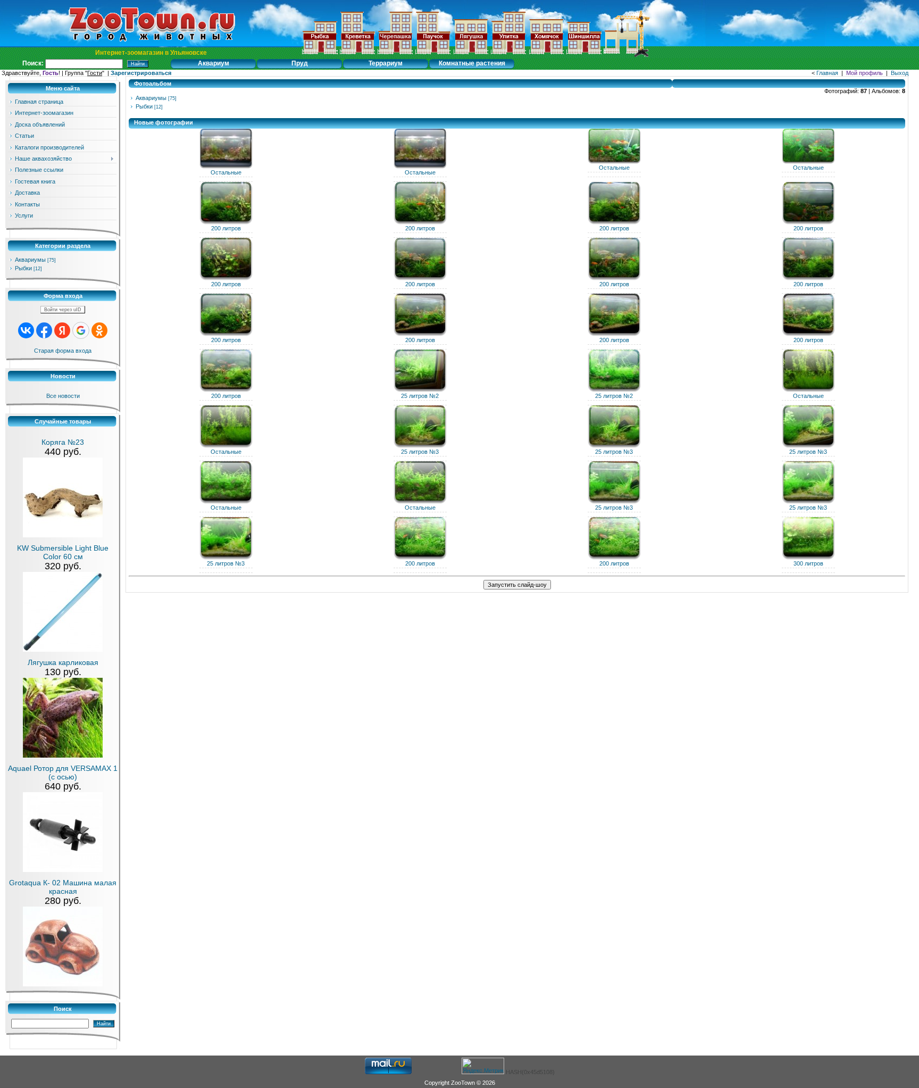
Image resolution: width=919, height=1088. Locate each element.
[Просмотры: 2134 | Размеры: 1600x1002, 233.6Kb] (420, 446)
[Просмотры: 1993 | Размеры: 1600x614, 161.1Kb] (808, 557)
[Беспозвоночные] (357, 55)
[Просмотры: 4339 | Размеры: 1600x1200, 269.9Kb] (420, 390)
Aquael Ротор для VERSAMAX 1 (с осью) (63, 772)
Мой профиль (864, 73)
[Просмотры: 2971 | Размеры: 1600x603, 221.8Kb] (614, 557)
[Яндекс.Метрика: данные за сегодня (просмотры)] (483, 1066)
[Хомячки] (546, 55)
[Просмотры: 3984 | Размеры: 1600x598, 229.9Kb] (614, 390)
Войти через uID (62, 309)
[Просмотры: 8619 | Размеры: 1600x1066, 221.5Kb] (614, 162)
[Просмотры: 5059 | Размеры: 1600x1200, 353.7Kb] (226, 334)
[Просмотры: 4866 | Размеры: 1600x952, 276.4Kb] (226, 222)
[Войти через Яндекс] (62, 330)
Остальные (226, 172)
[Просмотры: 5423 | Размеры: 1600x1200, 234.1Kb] (226, 166)
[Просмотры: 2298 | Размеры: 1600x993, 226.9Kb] (808, 446)
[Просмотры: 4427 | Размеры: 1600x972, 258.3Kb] (420, 334)
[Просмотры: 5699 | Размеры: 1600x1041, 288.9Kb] (226, 502)
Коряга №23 (62, 442)
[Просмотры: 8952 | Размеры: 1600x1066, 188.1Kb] (808, 162)
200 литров (226, 228)
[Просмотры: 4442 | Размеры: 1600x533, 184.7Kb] (226, 390)
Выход (899, 73)
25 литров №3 (420, 452)
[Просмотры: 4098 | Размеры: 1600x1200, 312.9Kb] (420, 278)
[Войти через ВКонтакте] (26, 330)
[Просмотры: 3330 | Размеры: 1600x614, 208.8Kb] (420, 557)
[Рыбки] (320, 55)
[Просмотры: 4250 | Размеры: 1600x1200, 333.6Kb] (614, 222)
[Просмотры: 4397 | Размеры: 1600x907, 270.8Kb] (420, 222)
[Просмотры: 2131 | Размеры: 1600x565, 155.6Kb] (808, 502)
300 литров (808, 563)
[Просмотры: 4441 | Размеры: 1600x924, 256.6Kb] (614, 334)
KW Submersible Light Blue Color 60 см (62, 552)
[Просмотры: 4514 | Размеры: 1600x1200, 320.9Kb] (808, 278)
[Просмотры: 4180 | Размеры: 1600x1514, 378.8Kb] (226, 278)
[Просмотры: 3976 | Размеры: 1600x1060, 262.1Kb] (808, 222)
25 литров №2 (420, 396)
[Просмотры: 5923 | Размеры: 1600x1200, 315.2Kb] (808, 390)
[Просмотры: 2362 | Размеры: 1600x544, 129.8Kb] (226, 557)
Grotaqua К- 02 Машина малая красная (62, 886)
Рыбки (23, 268)
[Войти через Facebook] (44, 330)
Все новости (63, 396)
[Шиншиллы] (584, 55)
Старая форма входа (62, 350)
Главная (827, 73)
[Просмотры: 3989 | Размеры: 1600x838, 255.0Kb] (808, 334)
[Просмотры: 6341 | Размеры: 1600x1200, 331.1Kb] (420, 502)
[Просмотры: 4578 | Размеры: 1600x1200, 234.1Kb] (420, 166)
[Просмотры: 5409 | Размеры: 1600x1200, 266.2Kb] (226, 446)
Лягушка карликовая (63, 662)
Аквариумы (30, 259)
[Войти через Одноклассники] (99, 330)
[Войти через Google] (80, 330)
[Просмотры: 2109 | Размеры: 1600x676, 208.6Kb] (614, 502)
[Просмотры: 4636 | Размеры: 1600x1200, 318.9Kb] (614, 278)
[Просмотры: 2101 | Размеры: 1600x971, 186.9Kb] (614, 446)
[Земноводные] (395, 55)
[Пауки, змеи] (433, 55)
